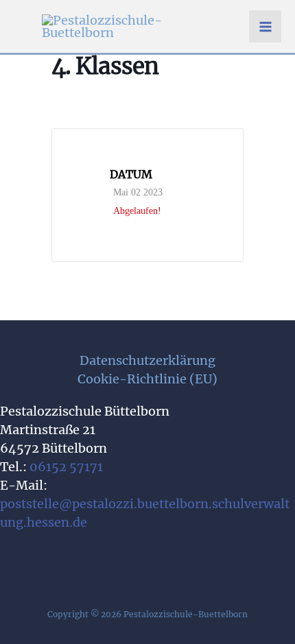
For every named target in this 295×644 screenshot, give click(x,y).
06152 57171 (66, 467)
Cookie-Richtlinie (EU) (147, 379)
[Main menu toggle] (265, 26)
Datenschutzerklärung (147, 360)
